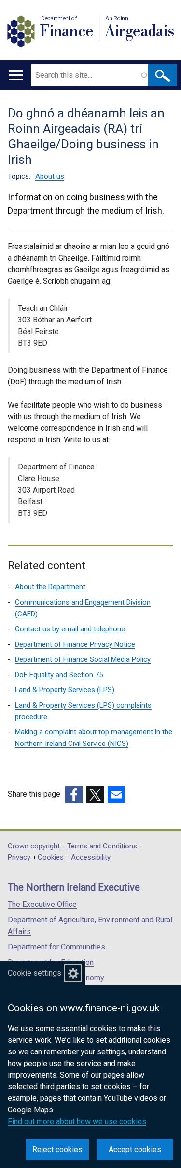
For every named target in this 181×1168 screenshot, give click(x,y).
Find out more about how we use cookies (77, 1121)
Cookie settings (34, 973)
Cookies (51, 857)
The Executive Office (42, 904)
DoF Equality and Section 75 (59, 675)
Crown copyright (34, 846)
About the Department (50, 587)
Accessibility (91, 857)
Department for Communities (56, 946)
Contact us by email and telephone (70, 629)
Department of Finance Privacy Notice (75, 644)
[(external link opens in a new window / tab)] (74, 794)
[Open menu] (16, 75)
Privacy (19, 857)
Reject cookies (57, 1149)
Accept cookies (135, 1149)
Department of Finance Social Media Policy (83, 659)
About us (49, 176)
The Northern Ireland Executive (74, 887)
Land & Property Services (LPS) (64, 690)
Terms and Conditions (102, 846)
